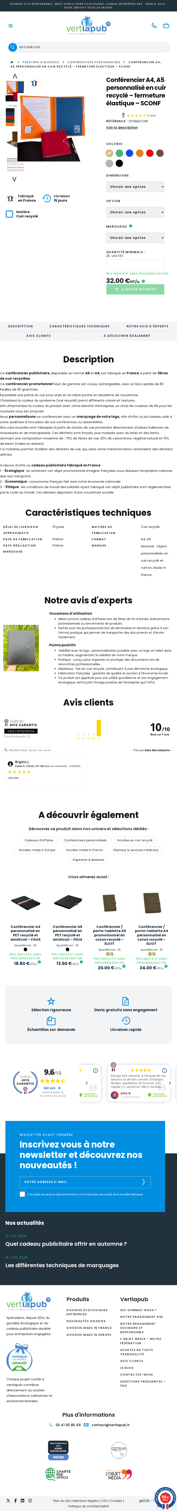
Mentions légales (85, 1501)
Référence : (117, 121)
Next (14, 179)
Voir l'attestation (21, 731)
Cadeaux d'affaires (39, 840)
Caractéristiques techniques (79, 326)
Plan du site (62, 1501)
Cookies (116, 1501)
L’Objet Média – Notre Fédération (140, 1341)
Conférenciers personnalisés (94, 62)
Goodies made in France (84, 850)
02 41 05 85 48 (68, 1425)
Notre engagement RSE (141, 1317)
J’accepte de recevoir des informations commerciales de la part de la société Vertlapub (85, 1194)
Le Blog (127, 1368)
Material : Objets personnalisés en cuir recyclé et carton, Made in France (154, 560)
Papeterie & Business (41, 62)
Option (113, 201)
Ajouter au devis (138, 289)
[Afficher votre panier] (167, 26)
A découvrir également (127, 336)
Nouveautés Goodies (86, 1321)
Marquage (118, 226)
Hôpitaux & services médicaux (136, 850)
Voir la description (122, 127)
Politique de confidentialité (88, 1506)
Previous (14, 76)
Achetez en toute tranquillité (136, 1352)
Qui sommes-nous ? (138, 1310)
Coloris (114, 144)
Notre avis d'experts (147, 326)
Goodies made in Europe (37, 850)
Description (20, 326)
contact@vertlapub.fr (110, 1425)
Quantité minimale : (125, 252)
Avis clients (38, 336)
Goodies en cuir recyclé (135, 840)
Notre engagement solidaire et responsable (138, 1328)
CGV (104, 1501)
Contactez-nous (136, 1375)
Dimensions (117, 175)
